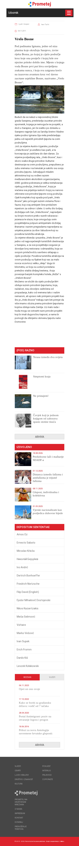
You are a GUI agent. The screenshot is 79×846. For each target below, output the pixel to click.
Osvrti (18, 771)
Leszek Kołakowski (28, 666)
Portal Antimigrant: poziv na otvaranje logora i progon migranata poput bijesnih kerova (37, 719)
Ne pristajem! (41, 395)
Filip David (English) (28, 592)
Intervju (46, 771)
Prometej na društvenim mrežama (21, 802)
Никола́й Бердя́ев (27, 559)
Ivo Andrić (22, 567)
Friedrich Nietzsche (28, 583)
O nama (18, 809)
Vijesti (52, 677)
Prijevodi (47, 775)
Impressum (20, 813)
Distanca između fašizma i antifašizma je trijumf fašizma (48, 477)
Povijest (46, 766)
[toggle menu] (69, 13)
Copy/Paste (47, 779)
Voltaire (21, 624)
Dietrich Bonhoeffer (28, 575)
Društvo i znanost (24, 779)
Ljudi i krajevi (24, 24)
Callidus (62, 841)
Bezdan (27, 677)
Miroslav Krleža (26, 550)
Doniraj (19, 822)
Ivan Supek (23, 641)
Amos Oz (22, 534)
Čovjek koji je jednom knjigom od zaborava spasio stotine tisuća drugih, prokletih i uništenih (46, 422)
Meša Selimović (26, 616)
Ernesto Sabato (26, 542)
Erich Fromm (24, 649)
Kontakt (19, 818)
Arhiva (39, 436)
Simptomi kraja (42, 376)
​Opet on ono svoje (29, 689)
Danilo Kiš (22, 657)
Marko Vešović (25, 633)
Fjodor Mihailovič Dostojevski (33, 600)
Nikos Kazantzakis (27, 608)
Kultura (19, 784)
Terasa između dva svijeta (48, 357)
